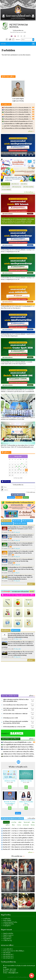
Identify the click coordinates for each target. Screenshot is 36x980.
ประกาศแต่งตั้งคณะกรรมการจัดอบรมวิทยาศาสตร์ (15, 705)
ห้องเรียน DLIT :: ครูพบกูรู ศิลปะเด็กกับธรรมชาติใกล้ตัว (16, 845)
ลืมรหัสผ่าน (19, 497)
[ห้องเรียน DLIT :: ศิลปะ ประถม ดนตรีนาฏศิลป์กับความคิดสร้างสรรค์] (2, 838)
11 (15, 467)
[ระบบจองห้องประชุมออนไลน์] (18, 171)
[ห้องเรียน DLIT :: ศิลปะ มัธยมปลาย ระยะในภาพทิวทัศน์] (2, 847)
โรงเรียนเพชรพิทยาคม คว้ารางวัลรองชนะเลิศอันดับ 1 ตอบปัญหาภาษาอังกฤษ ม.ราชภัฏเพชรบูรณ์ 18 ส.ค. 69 (18, 278)
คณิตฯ (18, 600)
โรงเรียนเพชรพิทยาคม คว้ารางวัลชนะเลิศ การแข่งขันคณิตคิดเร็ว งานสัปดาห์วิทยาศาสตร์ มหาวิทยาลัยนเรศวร (17, 307)
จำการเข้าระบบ (31, 492)
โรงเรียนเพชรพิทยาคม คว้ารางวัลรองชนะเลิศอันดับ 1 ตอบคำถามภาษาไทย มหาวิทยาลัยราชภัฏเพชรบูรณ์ (18, 335)
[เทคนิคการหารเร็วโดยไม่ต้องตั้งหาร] (26, 795)
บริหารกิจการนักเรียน (28, 187)
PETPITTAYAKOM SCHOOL (18, 26)
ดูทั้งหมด (31, 131)
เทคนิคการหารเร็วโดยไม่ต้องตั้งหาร (26, 802)
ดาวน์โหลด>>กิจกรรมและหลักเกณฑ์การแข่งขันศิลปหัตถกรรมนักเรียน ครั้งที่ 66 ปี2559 (15, 722)
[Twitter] (10, 39)
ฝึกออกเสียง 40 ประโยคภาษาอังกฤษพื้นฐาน (9, 802)
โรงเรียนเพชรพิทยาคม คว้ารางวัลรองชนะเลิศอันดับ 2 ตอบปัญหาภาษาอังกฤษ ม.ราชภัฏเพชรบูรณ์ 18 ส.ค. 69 (18, 250)
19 (18, 470)
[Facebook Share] (6, 39)
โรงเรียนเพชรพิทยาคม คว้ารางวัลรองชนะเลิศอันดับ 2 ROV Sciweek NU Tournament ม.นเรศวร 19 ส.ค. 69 (18, 219)
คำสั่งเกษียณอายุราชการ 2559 (10, 718)
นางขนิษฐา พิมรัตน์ (18, 99)
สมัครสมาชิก (11, 497)
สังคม (7, 610)
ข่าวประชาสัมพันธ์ (6, 189)
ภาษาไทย (7, 600)
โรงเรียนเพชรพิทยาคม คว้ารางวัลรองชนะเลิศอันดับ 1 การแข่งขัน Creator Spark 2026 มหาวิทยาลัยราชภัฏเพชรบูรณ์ (16, 363)
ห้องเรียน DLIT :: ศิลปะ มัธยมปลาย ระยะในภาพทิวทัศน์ (16, 847)
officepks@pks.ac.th (13, 973)
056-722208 (12, 971)
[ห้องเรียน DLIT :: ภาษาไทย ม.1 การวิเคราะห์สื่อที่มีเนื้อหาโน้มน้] (2, 833)
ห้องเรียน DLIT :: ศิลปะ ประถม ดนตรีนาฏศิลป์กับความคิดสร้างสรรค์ (19, 838)
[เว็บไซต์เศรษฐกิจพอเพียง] (18, 502)
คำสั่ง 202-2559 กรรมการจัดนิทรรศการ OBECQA (15, 713)
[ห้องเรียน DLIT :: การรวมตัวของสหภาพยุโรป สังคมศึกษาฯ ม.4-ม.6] (2, 842)
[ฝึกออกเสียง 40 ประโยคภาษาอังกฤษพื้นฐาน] (10, 795)
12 (18, 467)
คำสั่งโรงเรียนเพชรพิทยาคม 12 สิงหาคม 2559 (14, 727)
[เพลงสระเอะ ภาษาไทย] (10, 774)
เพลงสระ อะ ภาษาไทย (26, 781)
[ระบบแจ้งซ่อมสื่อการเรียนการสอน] (18, 163)
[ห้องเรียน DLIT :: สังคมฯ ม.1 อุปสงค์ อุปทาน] (2, 840)
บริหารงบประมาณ (16, 187)
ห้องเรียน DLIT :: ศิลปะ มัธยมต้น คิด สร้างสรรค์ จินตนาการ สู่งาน (19, 849)
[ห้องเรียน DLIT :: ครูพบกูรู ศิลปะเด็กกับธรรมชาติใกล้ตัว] (2, 845)
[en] (15, 36)
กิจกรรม (28, 620)
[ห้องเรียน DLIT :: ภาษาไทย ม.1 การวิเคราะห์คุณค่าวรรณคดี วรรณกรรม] (2, 828)
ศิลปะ (28, 610)
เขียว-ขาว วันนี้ (5, 184)
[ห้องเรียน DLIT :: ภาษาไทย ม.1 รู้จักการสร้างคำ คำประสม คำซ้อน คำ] (2, 835)
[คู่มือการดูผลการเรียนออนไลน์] (18, 591)
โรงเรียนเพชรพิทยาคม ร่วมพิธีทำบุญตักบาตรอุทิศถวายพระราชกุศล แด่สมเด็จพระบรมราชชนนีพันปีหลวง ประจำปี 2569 (18, 418)
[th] (11, 36)
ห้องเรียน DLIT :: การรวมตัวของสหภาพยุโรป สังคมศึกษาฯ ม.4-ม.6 (19, 842)
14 (23, 467)
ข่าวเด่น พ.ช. (6, 104)
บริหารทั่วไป (24, 184)
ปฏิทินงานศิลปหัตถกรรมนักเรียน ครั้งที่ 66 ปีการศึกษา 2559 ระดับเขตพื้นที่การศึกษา (16, 700)
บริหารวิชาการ (15, 184)
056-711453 (13, 969)
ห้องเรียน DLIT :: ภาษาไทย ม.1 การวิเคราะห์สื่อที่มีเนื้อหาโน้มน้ (18, 833)
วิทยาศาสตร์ (29, 600)
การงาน (7, 620)
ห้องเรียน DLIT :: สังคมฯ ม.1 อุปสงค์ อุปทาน (13, 840)
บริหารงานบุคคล (6, 187)
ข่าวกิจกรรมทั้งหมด (29, 192)
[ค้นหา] (33, 40)
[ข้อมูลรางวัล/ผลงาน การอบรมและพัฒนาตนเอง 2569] (18, 178)
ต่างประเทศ (18, 620)
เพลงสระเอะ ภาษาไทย (9, 781)
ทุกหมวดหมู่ (6, 822)
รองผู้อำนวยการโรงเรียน (18, 101)
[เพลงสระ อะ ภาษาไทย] (26, 774)
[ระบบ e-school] (18, 514)
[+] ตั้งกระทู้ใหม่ (31, 818)
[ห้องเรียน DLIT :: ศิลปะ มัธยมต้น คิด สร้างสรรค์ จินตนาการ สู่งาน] (2, 849)
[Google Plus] (13, 39)
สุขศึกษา (18, 610)
